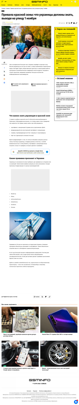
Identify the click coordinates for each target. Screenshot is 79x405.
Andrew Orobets (9, 22)
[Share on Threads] (4, 75)
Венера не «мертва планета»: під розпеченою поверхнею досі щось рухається (65, 69)
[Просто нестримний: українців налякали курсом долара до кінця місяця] (20, 320)
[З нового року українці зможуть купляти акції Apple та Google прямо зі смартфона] (20, 354)
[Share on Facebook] (67, 23)
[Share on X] (69, 23)
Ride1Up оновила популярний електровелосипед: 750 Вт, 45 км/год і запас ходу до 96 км (65, 107)
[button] (3, 2)
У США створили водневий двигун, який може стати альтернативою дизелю (65, 99)
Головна (3, 8)
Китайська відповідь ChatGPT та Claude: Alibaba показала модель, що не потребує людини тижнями (65, 52)
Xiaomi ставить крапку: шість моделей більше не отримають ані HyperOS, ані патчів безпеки (65, 35)
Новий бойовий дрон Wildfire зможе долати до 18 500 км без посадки (64, 92)
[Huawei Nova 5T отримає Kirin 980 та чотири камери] (58, 320)
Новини (8, 8)
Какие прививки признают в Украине (39, 84)
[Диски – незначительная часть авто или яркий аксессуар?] (58, 354)
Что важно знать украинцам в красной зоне (19, 84)
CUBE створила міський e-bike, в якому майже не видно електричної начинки (65, 84)
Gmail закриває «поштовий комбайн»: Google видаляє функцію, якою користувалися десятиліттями (64, 43)
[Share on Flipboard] (72, 23)
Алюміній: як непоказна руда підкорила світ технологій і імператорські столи (64, 115)
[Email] (74, 23)
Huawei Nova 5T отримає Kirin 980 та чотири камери (57, 334)
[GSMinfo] (39, 1)
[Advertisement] (30, 101)
